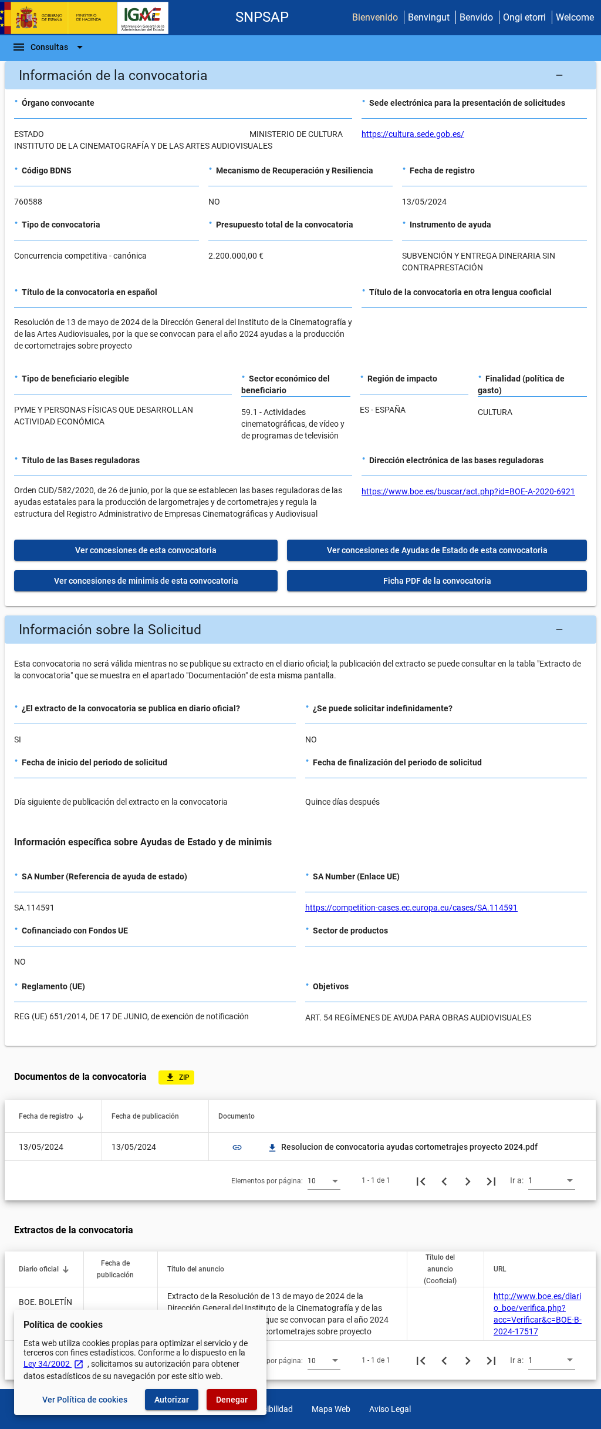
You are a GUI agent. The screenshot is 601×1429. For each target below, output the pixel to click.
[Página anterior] (444, 1180)
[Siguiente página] (468, 1180)
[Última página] (491, 1180)
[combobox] (324, 1180)
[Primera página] (421, 1180)
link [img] (237, 1147)
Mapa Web (331, 1409)
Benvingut (429, 17)
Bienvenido (375, 17)
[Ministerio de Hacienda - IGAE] (90, 18)
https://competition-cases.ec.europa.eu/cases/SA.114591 (411, 907)
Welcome (575, 17)
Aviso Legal (390, 1409)
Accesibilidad (269, 1409)
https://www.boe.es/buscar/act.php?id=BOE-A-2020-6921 (468, 491)
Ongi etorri (524, 17)
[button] (300, 75)
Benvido (476, 17)
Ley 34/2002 (53, 1363)
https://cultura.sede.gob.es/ (413, 134)
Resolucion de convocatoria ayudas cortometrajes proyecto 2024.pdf (403, 1147)
